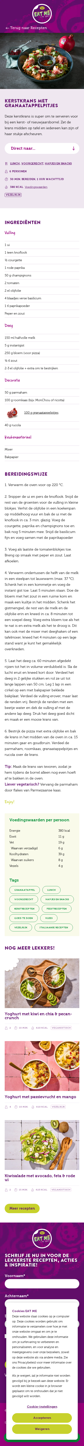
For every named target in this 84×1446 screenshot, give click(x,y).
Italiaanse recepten (53, 927)
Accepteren (42, 1418)
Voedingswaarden (36, 187)
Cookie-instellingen (42, 1406)
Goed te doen (23, 918)
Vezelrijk (20, 927)
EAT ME (42, 13)
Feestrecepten (57, 908)
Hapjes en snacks (58, 163)
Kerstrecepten (24, 908)
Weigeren (42, 1429)
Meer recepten (22, 1208)
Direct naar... (23, 148)
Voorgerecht (32, 163)
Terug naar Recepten (28, 28)
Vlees (49, 918)
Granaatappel (24, 890)
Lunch (15, 163)
